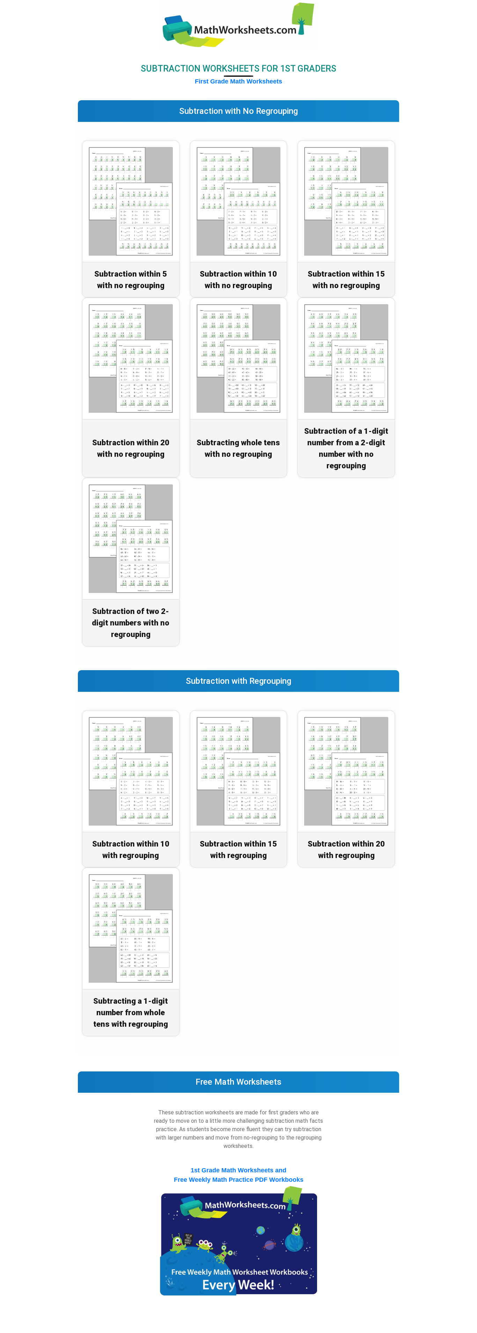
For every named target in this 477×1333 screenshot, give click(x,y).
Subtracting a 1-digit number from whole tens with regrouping (130, 1012)
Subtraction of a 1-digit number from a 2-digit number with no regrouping (346, 448)
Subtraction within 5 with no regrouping (130, 280)
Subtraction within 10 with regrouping (130, 850)
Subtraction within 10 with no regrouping (238, 280)
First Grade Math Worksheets (238, 81)
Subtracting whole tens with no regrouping (238, 448)
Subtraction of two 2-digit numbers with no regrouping (130, 623)
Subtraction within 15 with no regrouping (346, 280)
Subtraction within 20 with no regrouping (130, 448)
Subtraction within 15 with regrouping (238, 850)
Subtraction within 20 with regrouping (346, 850)
